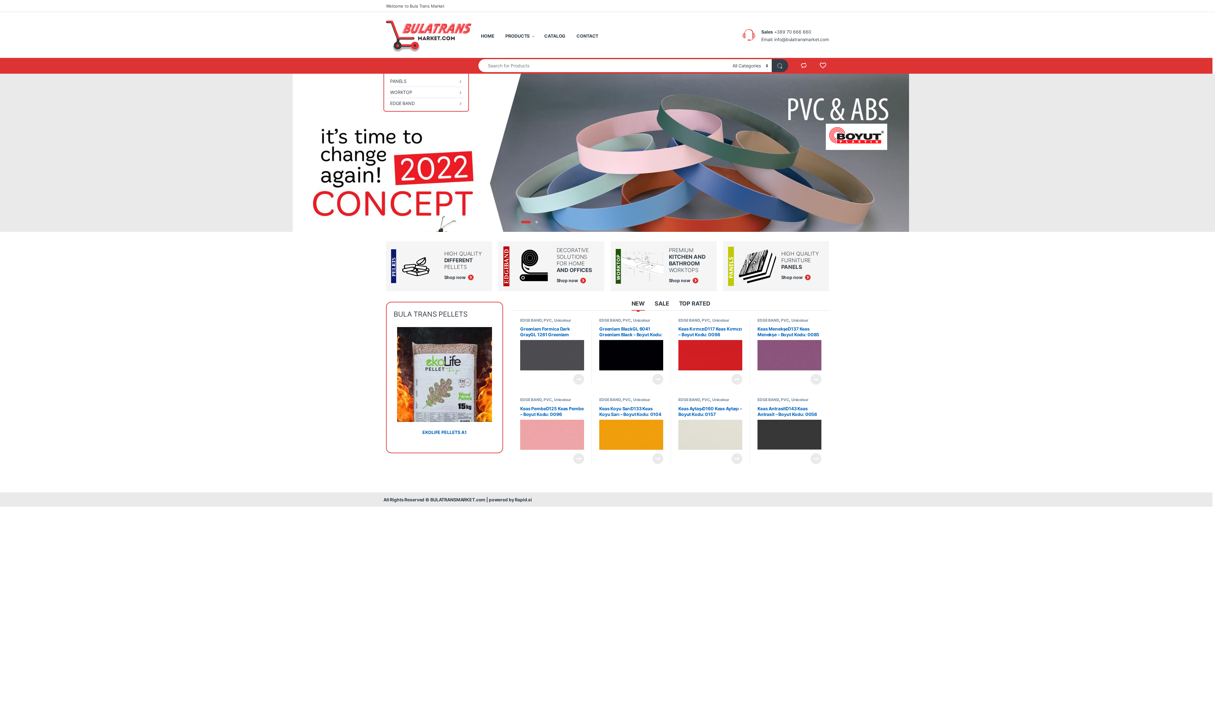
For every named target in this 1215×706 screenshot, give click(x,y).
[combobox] (603, 65)
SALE (662, 303)
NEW (638, 303)
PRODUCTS (517, 36)
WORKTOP (401, 92)
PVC (548, 320)
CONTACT (587, 36)
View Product (576, 379)
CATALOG (554, 36)
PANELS (398, 81)
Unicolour (562, 320)
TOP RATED (694, 303)
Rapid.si (523, 499)
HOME (487, 36)
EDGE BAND (402, 103)
